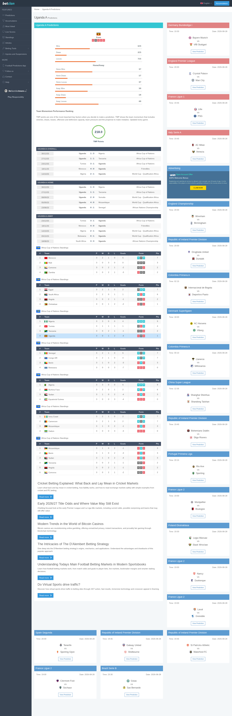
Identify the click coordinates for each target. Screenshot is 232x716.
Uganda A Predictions (51, 9)
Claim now (198, 188)
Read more (44, 497)
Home (36, 9)
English (207, 3)
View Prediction (198, 52)
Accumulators (222, 3)
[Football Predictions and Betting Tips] (8, 2)
